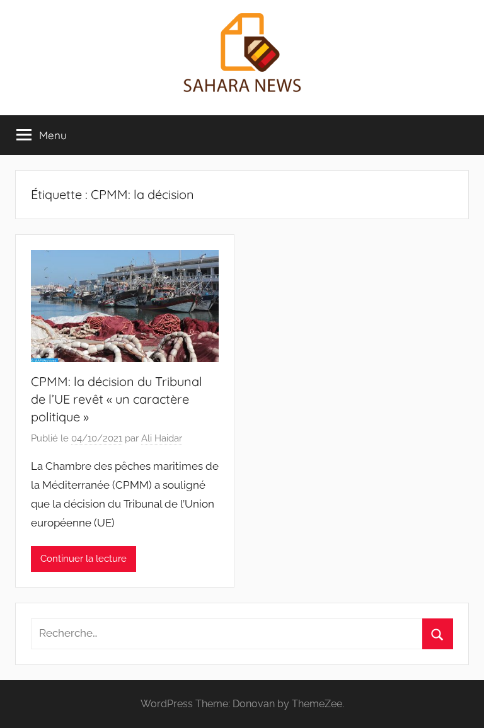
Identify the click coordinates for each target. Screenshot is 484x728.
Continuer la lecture (83, 558)
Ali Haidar (161, 438)
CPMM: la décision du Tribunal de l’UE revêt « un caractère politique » (116, 398)
